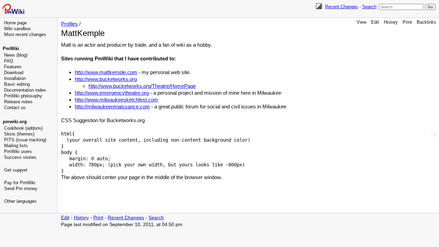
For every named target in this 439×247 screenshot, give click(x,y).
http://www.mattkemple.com (106, 72)
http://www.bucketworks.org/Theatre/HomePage (142, 86)
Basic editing (17, 84)
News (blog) (15, 55)
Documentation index (25, 90)
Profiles (69, 24)
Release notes (18, 101)
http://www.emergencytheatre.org (112, 93)
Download (13, 72)
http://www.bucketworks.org (106, 79)
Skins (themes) (19, 134)
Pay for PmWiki (19, 182)
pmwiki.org (15, 121)
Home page (15, 22)
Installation (15, 78)
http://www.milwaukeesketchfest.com (116, 100)
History (391, 22)
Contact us (15, 107)
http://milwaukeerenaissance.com (112, 106)
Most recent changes (25, 34)
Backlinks (426, 22)
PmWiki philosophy (23, 95)
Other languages (20, 201)
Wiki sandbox (17, 28)
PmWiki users (18, 151)
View (361, 22)
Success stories (20, 157)
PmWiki (11, 48)
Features (13, 66)
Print (407, 22)
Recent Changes (341, 6)
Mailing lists (16, 145)
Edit (375, 22)
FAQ (8, 60)
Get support (15, 170)
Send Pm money (20, 188)
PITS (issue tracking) (25, 139)
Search (369, 6)
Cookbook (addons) (23, 128)
